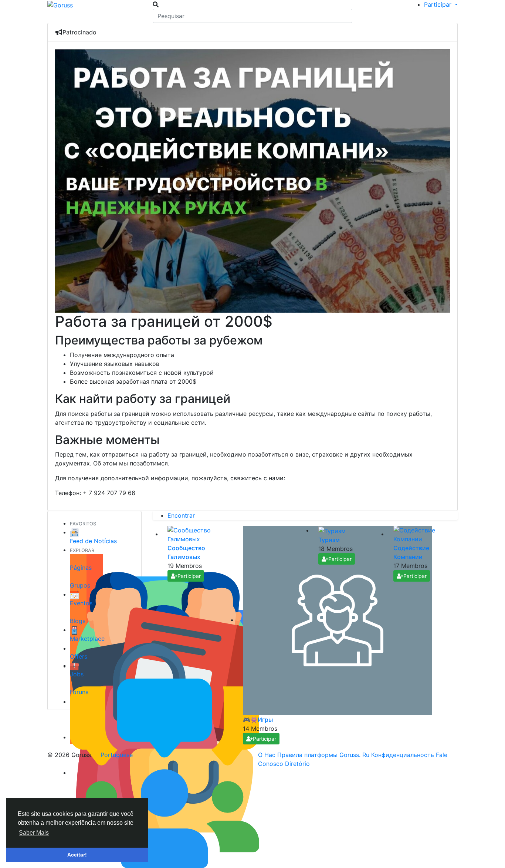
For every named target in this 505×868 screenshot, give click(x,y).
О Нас (267, 754)
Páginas (81, 567)
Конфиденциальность (403, 754)
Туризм (329, 540)
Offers (78, 656)
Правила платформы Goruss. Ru (324, 754)
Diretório (297, 763)
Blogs (77, 621)
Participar (189, 576)
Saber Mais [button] (34, 833)
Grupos (80, 585)
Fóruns (79, 692)
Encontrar (181, 515)
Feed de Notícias (93, 541)
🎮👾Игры (258, 719)
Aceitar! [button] (77, 855)
